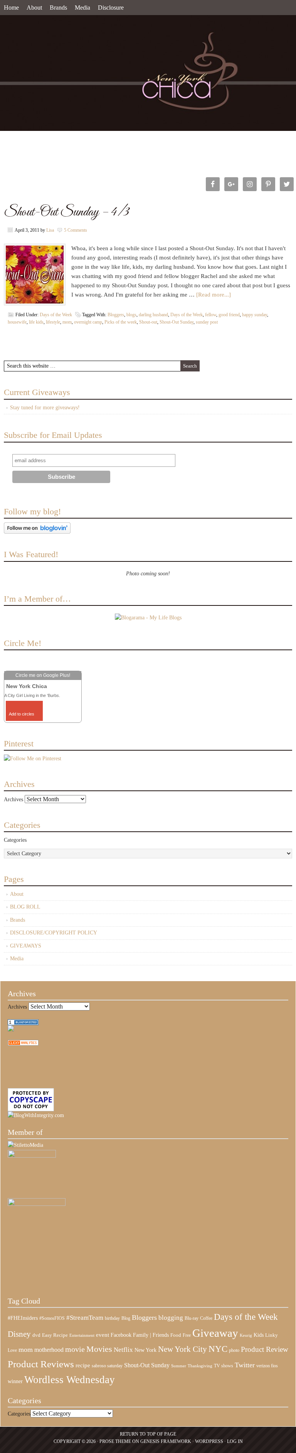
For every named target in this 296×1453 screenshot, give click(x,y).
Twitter (245, 1365)
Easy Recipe (55, 1335)
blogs (131, 314)
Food (175, 1335)
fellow (210, 314)
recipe (83, 1365)
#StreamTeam (84, 1317)
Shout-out (148, 322)
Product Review (264, 1349)
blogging (170, 1317)
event (102, 1335)
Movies (99, 1349)
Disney (19, 1334)
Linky (271, 1335)
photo (234, 1350)
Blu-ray (191, 1318)
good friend (229, 314)
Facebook (121, 1335)
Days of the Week (56, 314)
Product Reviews (41, 1364)
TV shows (223, 1365)
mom (67, 322)
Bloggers (116, 314)
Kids (259, 1335)
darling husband (153, 314)
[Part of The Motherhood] (37, 1204)
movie (75, 1349)
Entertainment (81, 1335)
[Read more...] (213, 295)
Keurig (246, 1335)
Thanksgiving (200, 1366)
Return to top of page (148, 1434)
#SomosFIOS (52, 1318)
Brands (58, 7)
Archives (13, 799)
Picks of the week (120, 322)
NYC (218, 1349)
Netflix (123, 1349)
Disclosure (111, 7)
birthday (112, 1318)
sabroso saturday (107, 1365)
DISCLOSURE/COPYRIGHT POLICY (53, 933)
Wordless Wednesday (69, 1379)
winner (15, 1381)
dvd (36, 1335)
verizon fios (267, 1365)
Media (82, 7)
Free (187, 1335)
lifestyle (53, 322)
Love (12, 1350)
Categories (15, 840)
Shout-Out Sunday (176, 322)
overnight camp (88, 322)
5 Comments (75, 230)
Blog (125, 1318)
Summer (178, 1366)
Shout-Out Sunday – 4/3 (66, 212)
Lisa (50, 230)
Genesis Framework (165, 1441)
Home (11, 7)
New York (145, 1350)
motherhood (49, 1349)
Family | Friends (151, 1335)
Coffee (206, 1318)
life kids (36, 322)
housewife (17, 322)
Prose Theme (115, 1441)
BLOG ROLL (25, 907)
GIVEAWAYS (25, 946)
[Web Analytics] (23, 1044)
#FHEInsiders (23, 1318)
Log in (235, 1441)
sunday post (207, 322)
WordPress (209, 1441)
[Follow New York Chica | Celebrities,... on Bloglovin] (37, 532)
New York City (182, 1349)
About (34, 7)
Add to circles (21, 714)
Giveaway (215, 1333)
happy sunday (254, 314)
